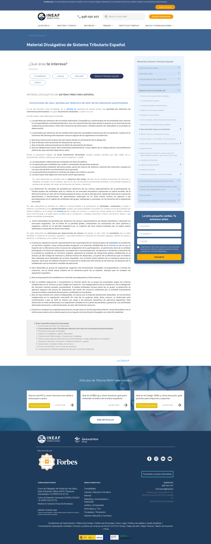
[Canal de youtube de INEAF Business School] (169, 458)
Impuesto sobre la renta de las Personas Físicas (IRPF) (158, 85)
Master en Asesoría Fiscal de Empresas (55, 504)
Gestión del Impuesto (148, 170)
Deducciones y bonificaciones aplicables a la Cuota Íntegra (160, 143)
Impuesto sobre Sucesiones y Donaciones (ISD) (156, 181)
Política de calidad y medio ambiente (144, 523)
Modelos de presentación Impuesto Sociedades (156, 174)
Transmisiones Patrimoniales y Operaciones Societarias (60, 336)
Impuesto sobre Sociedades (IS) (152, 90)
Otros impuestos (145, 195)
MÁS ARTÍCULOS (105, 420)
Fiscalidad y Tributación (95, 512)
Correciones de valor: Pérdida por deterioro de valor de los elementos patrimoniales (75, 329)
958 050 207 (90, 16)
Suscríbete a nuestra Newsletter (157, 474)
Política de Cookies (84, 523)
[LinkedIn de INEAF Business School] (163, 458)
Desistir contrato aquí (47, 510)
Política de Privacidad (104, 523)
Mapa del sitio (133, 526)
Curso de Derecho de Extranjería (155, 2)
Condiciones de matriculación (61, 523)
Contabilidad (90, 488)
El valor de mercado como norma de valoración (57, 346)
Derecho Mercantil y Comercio (97, 516)
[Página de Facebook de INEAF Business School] (149, 458)
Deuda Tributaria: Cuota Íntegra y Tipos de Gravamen (158, 139)
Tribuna (107, 26)
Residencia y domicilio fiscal (150, 115)
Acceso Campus (165, 7)
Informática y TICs (92, 509)
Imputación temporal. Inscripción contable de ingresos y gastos (63, 341)
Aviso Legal (121, 523)
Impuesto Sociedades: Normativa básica (154, 105)
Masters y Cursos (66, 26)
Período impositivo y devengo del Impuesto (155, 134)
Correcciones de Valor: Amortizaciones (53, 326)
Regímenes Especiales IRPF (150, 165)
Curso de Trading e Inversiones (65, 2)
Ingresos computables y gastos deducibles (55, 334)
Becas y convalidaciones (159, 26)
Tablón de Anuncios (164, 526)
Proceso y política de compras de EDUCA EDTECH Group (99, 526)
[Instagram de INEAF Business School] (156, 458)
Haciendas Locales (146, 74)
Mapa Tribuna (147, 526)
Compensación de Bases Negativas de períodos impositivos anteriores (66, 349)
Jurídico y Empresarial (94, 505)
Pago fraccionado (146, 148)
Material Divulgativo (38, 35)
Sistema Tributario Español (148, 68)
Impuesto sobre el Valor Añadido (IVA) (153, 79)
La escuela (43, 26)
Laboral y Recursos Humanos (97, 492)
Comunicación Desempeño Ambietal (55, 526)
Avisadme (159, 257)
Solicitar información (161, 17)
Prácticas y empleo (129, 26)
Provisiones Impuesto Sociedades (51, 331)
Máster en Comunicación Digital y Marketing (93, 2)
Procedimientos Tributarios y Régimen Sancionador (157, 201)
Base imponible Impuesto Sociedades (52, 323)
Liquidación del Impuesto (149, 160)
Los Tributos (122, 360)
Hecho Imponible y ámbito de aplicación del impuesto (158, 120)
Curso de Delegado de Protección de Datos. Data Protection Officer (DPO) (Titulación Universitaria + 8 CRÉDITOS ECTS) (57, 491)
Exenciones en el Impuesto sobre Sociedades (156, 124)
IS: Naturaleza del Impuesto (150, 101)
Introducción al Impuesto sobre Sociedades (155, 96)
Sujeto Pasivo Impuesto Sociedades (152, 110)
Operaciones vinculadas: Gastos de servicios (56, 344)
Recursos (89, 26)
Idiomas (87, 495)
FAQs (106, 529)
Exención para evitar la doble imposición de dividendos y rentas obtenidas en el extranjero (74, 339)
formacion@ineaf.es (164, 489)
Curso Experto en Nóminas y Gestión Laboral (126, 2)
